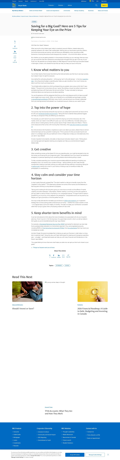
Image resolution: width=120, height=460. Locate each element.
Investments (16, 443)
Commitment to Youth (44, 440)
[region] (60, 455)
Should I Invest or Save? (23, 308)
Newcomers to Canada (69, 437)
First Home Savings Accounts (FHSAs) (53, 228)
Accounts (16, 432)
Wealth (26, 1)
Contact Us (90, 432)
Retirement (59, 265)
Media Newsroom (68, 434)
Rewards (15, 445)
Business (21, 1)
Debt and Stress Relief (35, 10)
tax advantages (72, 228)
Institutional (33, 1)
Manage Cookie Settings (95, 454)
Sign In (104, 5)
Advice (70, 5)
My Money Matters (17, 10)
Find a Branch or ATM (93, 435)
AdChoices (83, 1)
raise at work (36, 166)
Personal (14, 1)
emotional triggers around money (48, 113)
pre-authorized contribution (40, 99)
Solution (60, 5)
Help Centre (104, 1)
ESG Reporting (42, 437)
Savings (67, 265)
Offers (93, 1)
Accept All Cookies (75, 454)
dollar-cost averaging (70, 200)
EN (97, 1)
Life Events (67, 10)
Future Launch (67, 440)
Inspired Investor (24, 16)
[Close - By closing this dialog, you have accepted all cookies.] (108, 455)
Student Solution (67, 443)
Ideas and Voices (103, 10)
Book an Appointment (93, 438)
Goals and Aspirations (52, 10)
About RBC (41, 1)
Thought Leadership (68, 432)
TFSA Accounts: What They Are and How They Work (58, 412)
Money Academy (79, 10)
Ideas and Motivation (34, 16)
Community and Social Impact (47, 434)
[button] (97, 5)
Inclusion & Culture (43, 432)
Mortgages (16, 437)
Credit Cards (16, 434)
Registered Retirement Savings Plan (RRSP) (52, 224)
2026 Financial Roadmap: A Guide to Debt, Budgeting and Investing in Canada (93, 311)
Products (51, 5)
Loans (15, 440)
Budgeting (80, 304)
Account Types (48, 407)
